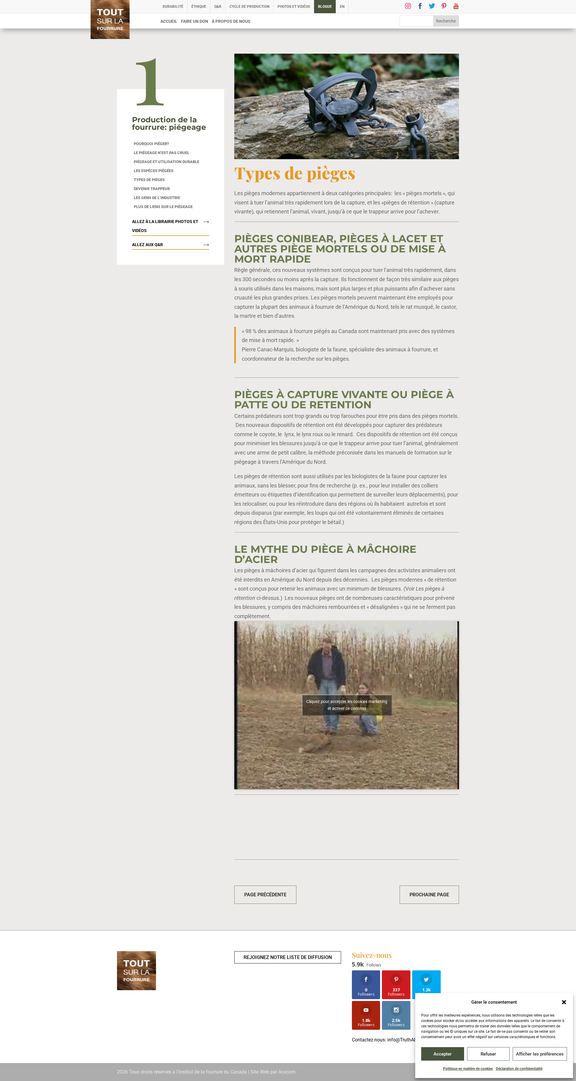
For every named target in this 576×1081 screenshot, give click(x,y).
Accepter (443, 1054)
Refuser (488, 1054)
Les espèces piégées (153, 171)
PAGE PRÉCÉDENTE (265, 895)
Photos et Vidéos (294, 6)
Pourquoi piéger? (151, 144)
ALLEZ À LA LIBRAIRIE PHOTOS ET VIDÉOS (165, 226)
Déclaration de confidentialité (519, 1069)
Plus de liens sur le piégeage (163, 207)
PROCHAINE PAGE (429, 895)
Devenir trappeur (152, 189)
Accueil (168, 21)
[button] (564, 1002)
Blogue (325, 6)
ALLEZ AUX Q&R (147, 244)
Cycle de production (249, 6)
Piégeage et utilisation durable (166, 162)
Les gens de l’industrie (157, 198)
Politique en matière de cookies (468, 1069)
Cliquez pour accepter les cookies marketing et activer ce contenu (346, 705)
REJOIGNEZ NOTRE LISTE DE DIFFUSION (288, 957)
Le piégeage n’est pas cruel (161, 153)
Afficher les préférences (540, 1054)
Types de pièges (149, 180)
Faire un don (194, 21)
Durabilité (173, 6)
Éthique (198, 6)
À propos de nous (231, 21)
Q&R (217, 6)
